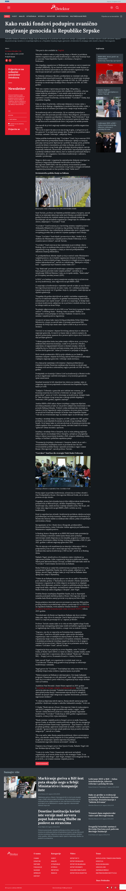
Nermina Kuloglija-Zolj (13, 51)
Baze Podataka (103, 880)
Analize (22, 16)
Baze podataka (62, 16)
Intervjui (41, 16)
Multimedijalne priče (78, 16)
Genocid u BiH (101, 867)
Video (7, 16)
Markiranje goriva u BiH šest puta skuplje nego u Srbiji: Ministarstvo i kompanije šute (61, 784)
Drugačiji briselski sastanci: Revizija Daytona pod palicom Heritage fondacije (103, 829)
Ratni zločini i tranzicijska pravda (108, 858)
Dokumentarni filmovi (78, 870)
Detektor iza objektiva (78, 873)
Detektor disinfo (76, 867)
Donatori (37, 861)
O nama (37, 853)
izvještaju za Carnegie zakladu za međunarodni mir (56, 688)
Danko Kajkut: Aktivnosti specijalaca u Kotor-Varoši (108, 92)
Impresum (37, 873)
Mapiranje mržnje (102, 870)
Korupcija (99, 861)
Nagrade (37, 870)
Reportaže (51, 16)
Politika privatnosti (67, 887)
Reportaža (55, 870)
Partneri (37, 864)
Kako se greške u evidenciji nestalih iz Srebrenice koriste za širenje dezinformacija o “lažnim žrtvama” (103, 798)
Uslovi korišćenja (56, 887)
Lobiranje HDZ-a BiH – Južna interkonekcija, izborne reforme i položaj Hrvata (107, 126)
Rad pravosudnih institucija (106, 873)
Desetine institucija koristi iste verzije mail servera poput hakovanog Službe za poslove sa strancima (59, 817)
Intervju (54, 867)
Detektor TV (74, 858)
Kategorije (56, 853)
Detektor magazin (76, 861)
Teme (98, 853)
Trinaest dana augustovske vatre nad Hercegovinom (101, 814)
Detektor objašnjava (78, 864)
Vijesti (14, 16)
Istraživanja (31, 16)
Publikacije (38, 867)
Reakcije (54, 873)
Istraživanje (55, 864)
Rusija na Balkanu (42, 763)
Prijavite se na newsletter (110, 16)
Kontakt (37, 876)
